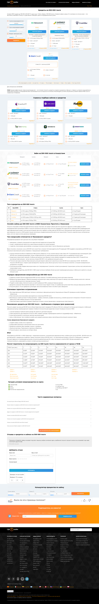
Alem (12, 220)
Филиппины (56, 587)
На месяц (33, 378)
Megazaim (13, 211)
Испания (11, 587)
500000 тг (74, 369)
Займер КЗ (14, 214)
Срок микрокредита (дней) (16, 27)
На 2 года (53, 378)
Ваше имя (12, 452)
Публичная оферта (11, 596)
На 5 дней (33, 374)
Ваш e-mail (35, 452)
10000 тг (12, 369)
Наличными (56, 82)
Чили (42, 587)
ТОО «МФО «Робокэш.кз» (73, 173)
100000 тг (33, 371)
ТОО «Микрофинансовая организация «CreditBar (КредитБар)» (73, 184)
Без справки (68, 82)
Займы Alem (55, 78)
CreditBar (13, 217)
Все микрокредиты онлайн (25, 82)
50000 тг (33, 369)
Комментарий (13, 462)
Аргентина (35, 587)
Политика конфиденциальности (39, 596)
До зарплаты (36, 82)
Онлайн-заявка (85, 164)
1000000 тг (75, 371)
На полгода (54, 374)
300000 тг (54, 371)
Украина (64, 587)
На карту (42, 82)
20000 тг (12, 371)
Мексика (19, 587)
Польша (71, 587)
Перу (48, 587)
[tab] (49, 401)
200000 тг (54, 369)
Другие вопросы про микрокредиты (49, 430)
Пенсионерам (49, 82)
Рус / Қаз (89, 6)
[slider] (16, 23)
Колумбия (27, 587)
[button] (8, 23)
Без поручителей (76, 82)
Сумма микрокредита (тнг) (16, 21)
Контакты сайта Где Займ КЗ (54, 596)
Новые (62, 82)
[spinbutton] (16, 23)
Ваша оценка (12, 458)
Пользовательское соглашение (24, 596)
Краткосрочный (14, 378)
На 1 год (53, 376)
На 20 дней (34, 376)
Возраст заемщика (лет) (15, 33)
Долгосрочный (14, 376)
